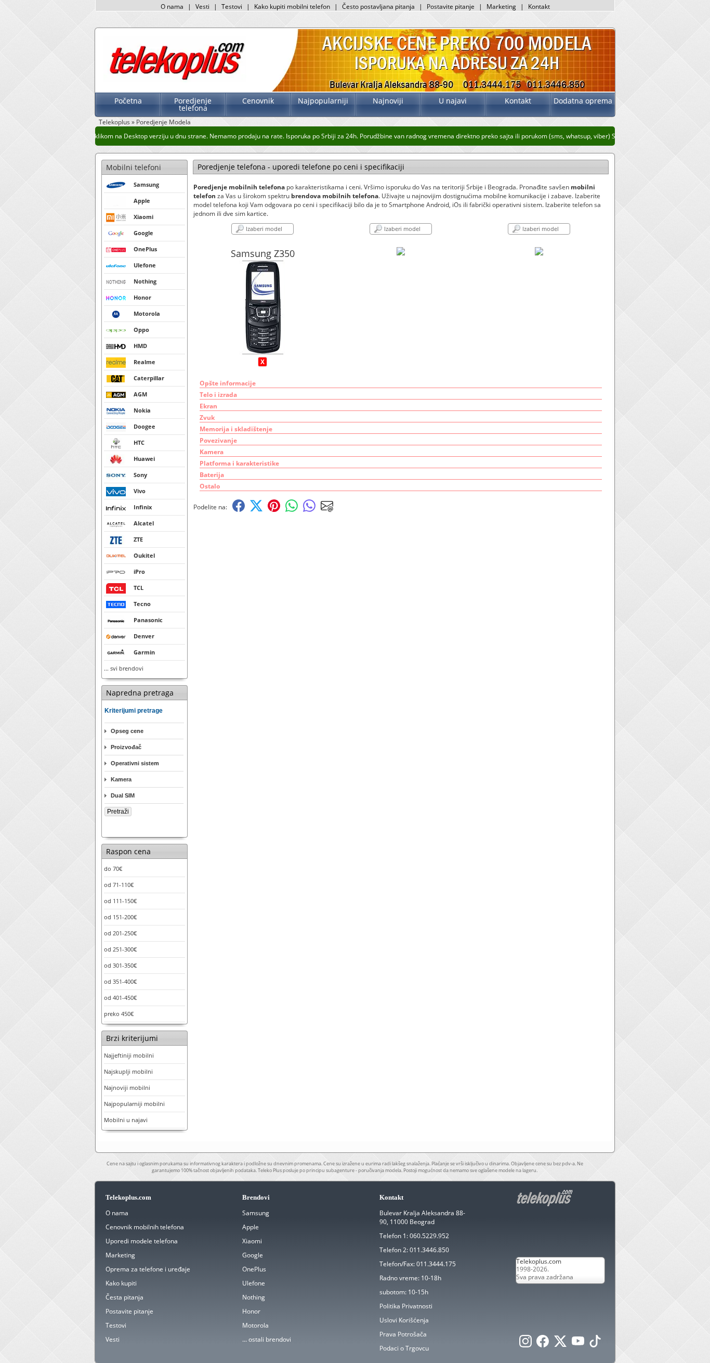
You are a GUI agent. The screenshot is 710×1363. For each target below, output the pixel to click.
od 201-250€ (120, 933)
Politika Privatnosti (405, 1306)
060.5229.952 (429, 1235)
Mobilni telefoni (133, 167)
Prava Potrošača (403, 1334)
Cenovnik (258, 101)
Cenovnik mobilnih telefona (145, 1227)
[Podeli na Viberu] (309, 509)
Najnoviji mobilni (127, 1087)
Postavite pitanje (451, 6)
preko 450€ (119, 1014)
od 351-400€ (120, 981)
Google (252, 1255)
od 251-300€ (120, 949)
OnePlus (254, 1269)
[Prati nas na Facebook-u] (542, 1344)
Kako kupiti (121, 1283)
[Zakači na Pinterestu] (274, 509)
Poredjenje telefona (193, 104)
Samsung (255, 1212)
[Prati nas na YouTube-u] (578, 1344)
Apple (250, 1227)
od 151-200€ (120, 917)
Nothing (253, 1297)
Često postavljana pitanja (378, 6)
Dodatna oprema (583, 101)
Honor (251, 1311)
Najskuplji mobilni (128, 1071)
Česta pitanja (124, 1297)
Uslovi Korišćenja (404, 1320)
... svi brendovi (123, 668)
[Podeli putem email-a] (327, 509)
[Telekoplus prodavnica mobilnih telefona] (174, 79)
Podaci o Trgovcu (404, 1348)
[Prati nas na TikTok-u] (595, 1344)
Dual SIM (123, 795)
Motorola (255, 1325)
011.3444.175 (436, 1263)
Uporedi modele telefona (142, 1241)
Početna (128, 101)
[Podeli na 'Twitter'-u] (256, 509)
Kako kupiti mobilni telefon (292, 6)
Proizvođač (126, 747)
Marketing (501, 6)
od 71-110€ (119, 885)
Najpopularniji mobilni (134, 1104)
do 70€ (113, 868)
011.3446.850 (429, 1249)
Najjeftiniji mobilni (129, 1055)
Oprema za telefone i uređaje (148, 1269)
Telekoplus (114, 122)
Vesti (202, 6)
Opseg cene (127, 731)
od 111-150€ (120, 901)
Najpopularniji (323, 101)
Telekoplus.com (538, 1261)
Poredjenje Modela (163, 122)
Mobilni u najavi (126, 1120)
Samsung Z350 (263, 253)
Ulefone (253, 1283)
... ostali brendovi (266, 1339)
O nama (172, 6)
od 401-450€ (120, 997)
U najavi (453, 101)
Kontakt (539, 6)
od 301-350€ (120, 965)
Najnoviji (388, 101)
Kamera (121, 779)
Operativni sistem (135, 763)
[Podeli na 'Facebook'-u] (238, 509)
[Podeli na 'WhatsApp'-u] (291, 509)
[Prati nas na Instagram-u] (525, 1344)
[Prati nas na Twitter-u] (560, 1344)
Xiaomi (252, 1241)
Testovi (231, 6)
